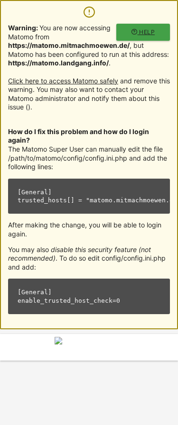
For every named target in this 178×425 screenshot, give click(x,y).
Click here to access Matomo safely (63, 81)
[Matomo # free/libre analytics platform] (89, 350)
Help (146, 32)
